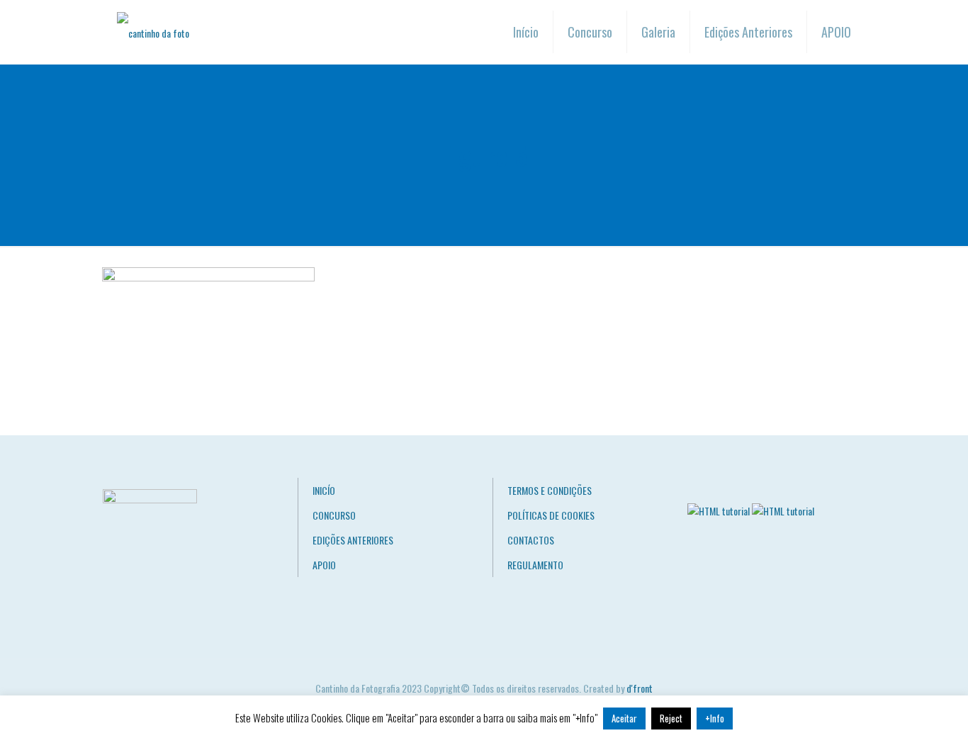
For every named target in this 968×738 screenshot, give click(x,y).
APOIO (324, 564)
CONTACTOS (530, 539)
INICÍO (324, 490)
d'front (639, 688)
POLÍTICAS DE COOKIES (551, 515)
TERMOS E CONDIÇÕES (549, 490)
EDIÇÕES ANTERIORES (353, 539)
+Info (714, 718)
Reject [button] (671, 718)
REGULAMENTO (535, 564)
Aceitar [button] (624, 718)
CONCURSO (334, 515)
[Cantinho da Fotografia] (153, 32)
